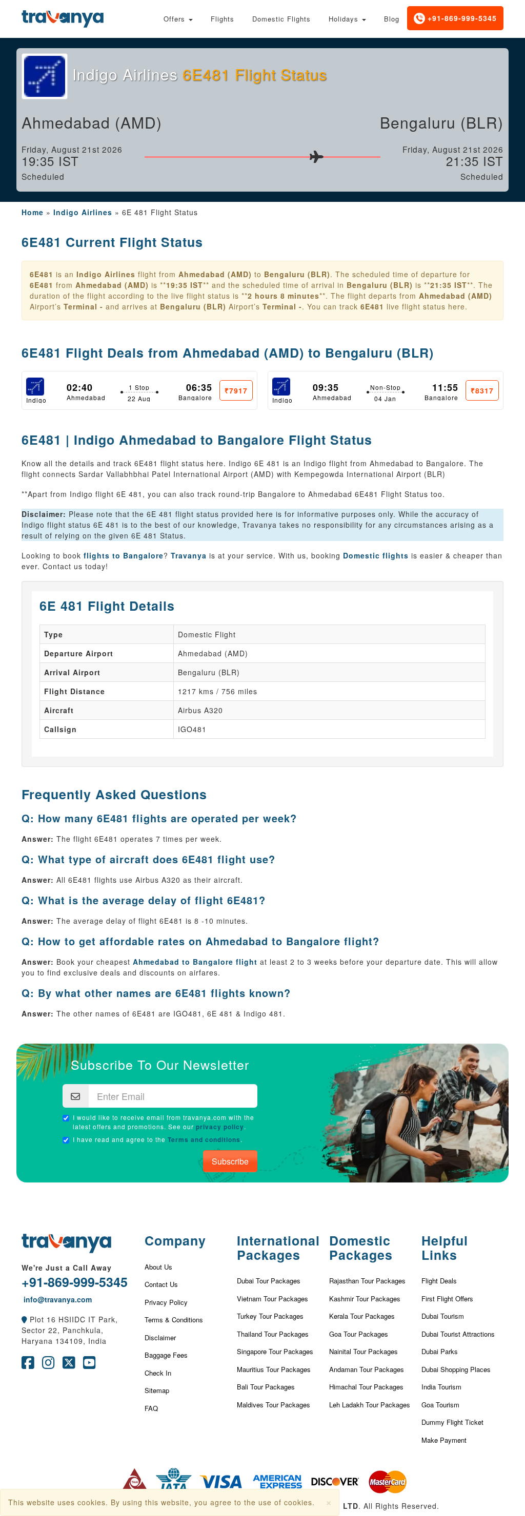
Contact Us (161, 1284)
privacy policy (220, 1126)
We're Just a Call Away (67, 1267)
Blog (391, 19)
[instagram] (48, 1365)
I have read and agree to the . (158, 1139)
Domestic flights (376, 555)
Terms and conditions (204, 1139)
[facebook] (28, 1365)
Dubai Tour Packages (268, 1280)
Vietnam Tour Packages (272, 1298)
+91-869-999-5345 (461, 18)
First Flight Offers (447, 1298)
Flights (222, 19)
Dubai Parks (439, 1351)
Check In (158, 1373)
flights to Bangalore (124, 555)
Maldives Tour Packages (273, 1404)
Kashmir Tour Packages (364, 1298)
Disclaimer (160, 1337)
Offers (176, 19)
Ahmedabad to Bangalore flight (195, 962)
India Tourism (441, 1387)
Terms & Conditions (174, 1319)
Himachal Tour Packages (366, 1387)
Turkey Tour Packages (270, 1316)
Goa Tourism (440, 1404)
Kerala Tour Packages (362, 1316)
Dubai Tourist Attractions (458, 1334)
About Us (158, 1267)
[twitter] (69, 1365)
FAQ (151, 1408)
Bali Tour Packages (266, 1387)
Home (33, 212)
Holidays (345, 19)
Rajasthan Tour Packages (367, 1280)
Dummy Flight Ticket (452, 1422)
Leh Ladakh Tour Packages (369, 1404)
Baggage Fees (166, 1355)
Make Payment (444, 1440)
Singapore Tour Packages (275, 1351)
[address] (24, 1319)
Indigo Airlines (82, 212)
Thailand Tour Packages (273, 1334)
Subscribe (230, 1161)
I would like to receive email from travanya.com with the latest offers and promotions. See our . (163, 1122)
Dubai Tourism (442, 1316)
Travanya (190, 555)
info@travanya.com (57, 1299)
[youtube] (89, 1365)
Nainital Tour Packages (363, 1351)
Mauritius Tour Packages (274, 1369)
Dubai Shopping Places (456, 1369)
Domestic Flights (281, 19)
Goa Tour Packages (358, 1334)
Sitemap (157, 1390)
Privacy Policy (166, 1302)
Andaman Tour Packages (366, 1369)
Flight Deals (439, 1280)
